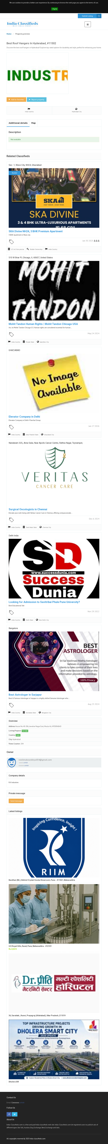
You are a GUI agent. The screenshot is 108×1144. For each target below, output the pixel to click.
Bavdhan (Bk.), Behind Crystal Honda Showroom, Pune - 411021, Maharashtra (42, 880)
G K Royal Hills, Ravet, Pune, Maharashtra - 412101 (30, 946)
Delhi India (13, 535)
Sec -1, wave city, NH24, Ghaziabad (25, 165)
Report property (37, 99)
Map (33, 122)
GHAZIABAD (14, 350)
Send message (16, 801)
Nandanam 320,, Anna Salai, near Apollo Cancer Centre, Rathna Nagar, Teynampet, (46, 443)
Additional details (18, 122)
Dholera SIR (14, 1082)
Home (9, 34)
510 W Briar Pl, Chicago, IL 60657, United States (31, 257)
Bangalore (13, 628)
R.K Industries (14, 782)
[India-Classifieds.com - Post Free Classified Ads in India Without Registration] (22, 24)
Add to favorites (17, 99)
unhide (25, 763)
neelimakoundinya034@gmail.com (35, 759)
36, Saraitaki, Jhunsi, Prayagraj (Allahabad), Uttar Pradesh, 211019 (37, 1015)
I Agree (54, 9)
